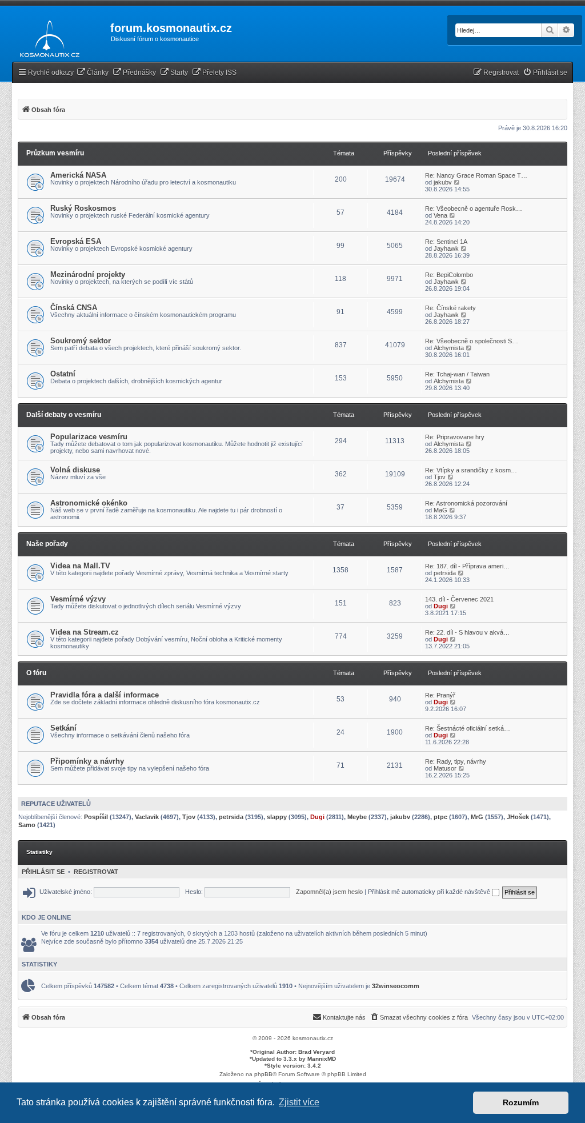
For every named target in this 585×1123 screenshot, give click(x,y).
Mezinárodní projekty (87, 274)
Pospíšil (96, 816)
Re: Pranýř (440, 695)
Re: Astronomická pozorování (466, 503)
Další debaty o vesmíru (63, 415)
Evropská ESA (75, 241)
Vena (440, 215)
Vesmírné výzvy (78, 599)
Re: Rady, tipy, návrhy (455, 761)
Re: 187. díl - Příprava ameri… (467, 566)
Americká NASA (78, 175)
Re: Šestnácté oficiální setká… (467, 728)
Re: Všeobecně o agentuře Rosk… (473, 208)
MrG (477, 816)
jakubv (443, 182)
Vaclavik (147, 816)
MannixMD (321, 1059)
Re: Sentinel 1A (446, 241)
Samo (26, 824)
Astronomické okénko (88, 503)
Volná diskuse (75, 470)
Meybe (357, 816)
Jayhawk (446, 248)
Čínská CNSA (73, 307)
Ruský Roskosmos (83, 208)
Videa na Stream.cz (84, 632)
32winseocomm (395, 985)
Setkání (63, 728)
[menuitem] (93, 73)
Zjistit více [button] (299, 1102)
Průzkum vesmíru (55, 153)
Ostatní (62, 374)
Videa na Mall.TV (80, 566)
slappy (277, 816)
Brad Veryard (316, 1052)
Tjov (440, 477)
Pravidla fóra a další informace (104, 695)
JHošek (518, 816)
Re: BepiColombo (449, 274)
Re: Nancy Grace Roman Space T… (476, 175)
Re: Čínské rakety (450, 307)
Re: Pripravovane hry (454, 437)
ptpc (440, 816)
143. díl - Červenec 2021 (459, 599)
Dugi (441, 606)
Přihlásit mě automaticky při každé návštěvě (430, 891)
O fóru (36, 673)
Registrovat (96, 871)
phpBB (263, 1074)
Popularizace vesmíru (88, 436)
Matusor (445, 768)
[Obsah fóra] (46, 36)
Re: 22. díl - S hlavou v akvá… (467, 632)
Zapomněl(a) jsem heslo (329, 891)
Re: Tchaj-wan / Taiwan (457, 374)
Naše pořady (47, 544)
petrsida (445, 572)
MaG (440, 510)
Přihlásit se (43, 871)
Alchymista (449, 347)
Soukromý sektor (80, 340)
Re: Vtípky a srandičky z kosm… (471, 470)
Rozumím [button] (521, 1102)
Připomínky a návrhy (87, 761)
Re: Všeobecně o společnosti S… (471, 341)
